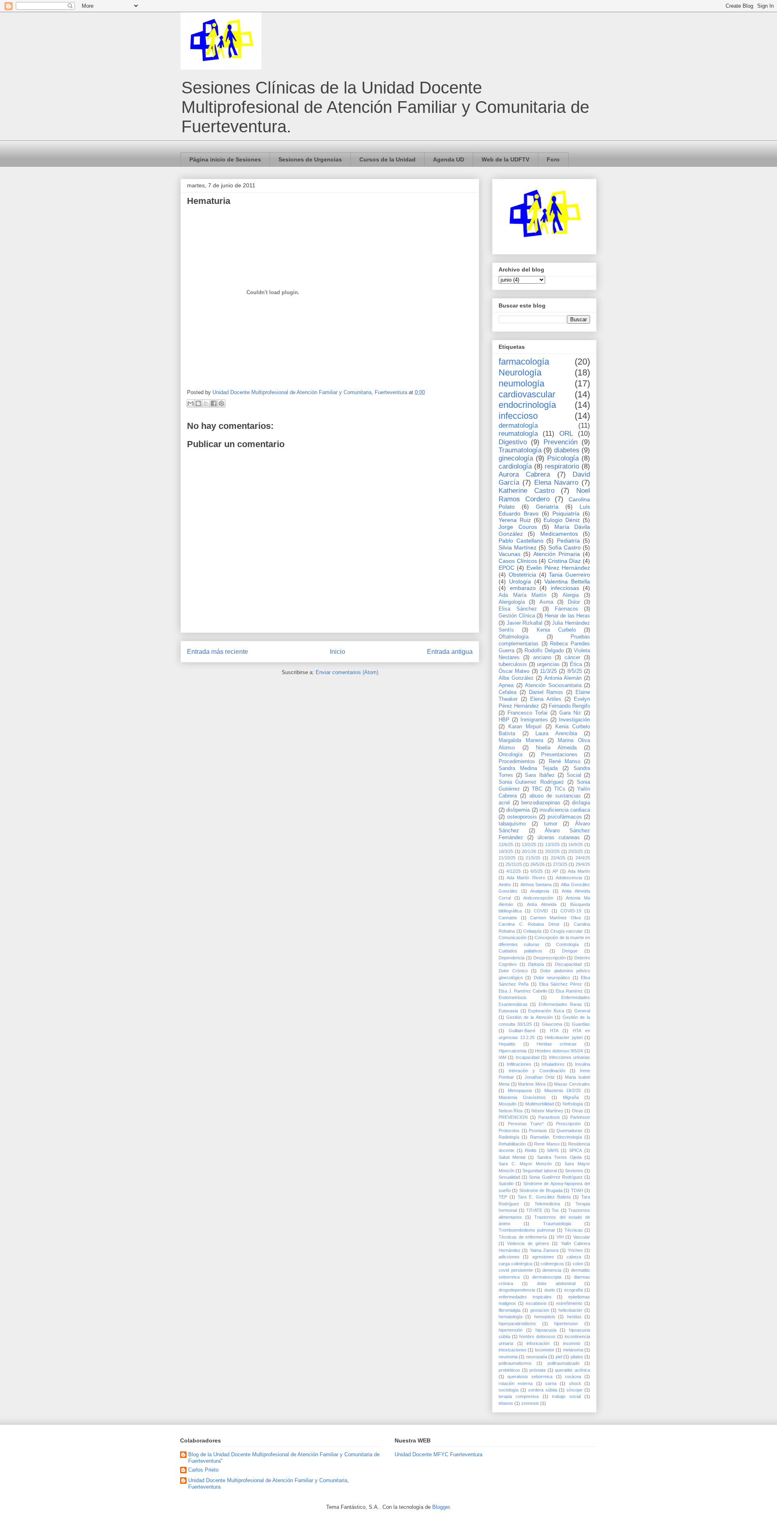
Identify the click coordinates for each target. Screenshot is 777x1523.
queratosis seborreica (529, 1376)
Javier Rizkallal (525, 623)
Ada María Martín (522, 595)
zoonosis (530, 1403)
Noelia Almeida (556, 748)
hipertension (566, 1323)
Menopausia (520, 1090)
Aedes (505, 884)
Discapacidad (568, 964)
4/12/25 (513, 871)
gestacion (539, 1310)
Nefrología (573, 1103)
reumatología (518, 433)
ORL (566, 433)
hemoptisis (544, 1316)
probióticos (509, 1370)
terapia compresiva (519, 1396)
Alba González (516, 678)
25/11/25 (513, 864)
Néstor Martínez (547, 1110)
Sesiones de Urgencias (310, 159)
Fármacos (566, 609)
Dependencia (511, 957)
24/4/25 (582, 857)
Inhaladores (553, 1064)
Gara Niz (570, 713)
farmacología (524, 361)
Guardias (581, 1024)
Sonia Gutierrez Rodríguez (531, 782)
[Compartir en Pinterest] (221, 403)
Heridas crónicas (557, 1043)
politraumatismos (515, 1363)
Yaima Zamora (544, 1250)
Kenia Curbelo (556, 630)
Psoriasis (538, 1130)
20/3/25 (575, 851)
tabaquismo (512, 824)
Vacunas (509, 554)
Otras (577, 1110)
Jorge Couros (518, 527)
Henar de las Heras (567, 616)
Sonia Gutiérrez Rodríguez (555, 1177)
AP (555, 871)
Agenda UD (448, 159)
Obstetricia (522, 574)
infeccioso (518, 416)
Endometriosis (512, 997)
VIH (560, 1237)
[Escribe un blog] (198, 403)
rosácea (573, 1376)
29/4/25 (582, 864)
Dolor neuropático (552, 977)
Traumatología (520, 450)
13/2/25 (529, 844)
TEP (503, 1196)
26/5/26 (537, 864)
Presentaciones (559, 754)
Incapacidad (527, 1057)
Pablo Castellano (521, 540)
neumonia (508, 1356)
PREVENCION (513, 1117)
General (582, 1010)
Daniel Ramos (546, 692)
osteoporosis (522, 817)
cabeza (574, 1256)
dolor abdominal (556, 1283)
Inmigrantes (534, 720)
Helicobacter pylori (563, 1037)
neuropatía (536, 1356)
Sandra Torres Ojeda (559, 1157)
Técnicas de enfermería (523, 1237)
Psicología (563, 458)
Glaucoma (552, 1024)
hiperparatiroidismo (517, 1323)
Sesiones (574, 1170)
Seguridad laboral (539, 1170)
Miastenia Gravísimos (522, 1097)
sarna (550, 1383)
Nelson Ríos (511, 1110)
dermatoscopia (546, 1277)
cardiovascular (527, 394)
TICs (559, 789)
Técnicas (574, 1230)
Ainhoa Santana (536, 884)
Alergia (571, 595)
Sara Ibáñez (539, 775)
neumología (521, 383)
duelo (549, 1290)
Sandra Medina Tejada (528, 768)
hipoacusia (545, 1330)
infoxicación (538, 1343)
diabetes (567, 450)
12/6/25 (506, 844)
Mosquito (507, 1103)
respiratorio (562, 466)
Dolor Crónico (513, 970)
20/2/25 (552, 851)
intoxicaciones (512, 1349)
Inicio (337, 651)
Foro (553, 159)
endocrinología (527, 405)
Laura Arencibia (556, 733)
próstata (537, 1370)
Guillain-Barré (522, 1030)
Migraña (571, 1097)
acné (504, 803)
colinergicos (552, 1263)
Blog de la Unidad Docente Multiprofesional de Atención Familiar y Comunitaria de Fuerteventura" (284, 1457)
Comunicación (512, 937)
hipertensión (510, 1330)
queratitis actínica (572, 1370)
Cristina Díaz (564, 561)
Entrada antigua (450, 651)
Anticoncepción (538, 897)
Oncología (510, 754)
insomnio (571, 1343)
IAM (502, 1057)
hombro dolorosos (537, 1336)
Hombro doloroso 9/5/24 (559, 1050)
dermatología (518, 425)
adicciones (509, 1256)
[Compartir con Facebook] (214, 403)
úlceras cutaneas (558, 837)
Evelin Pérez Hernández (558, 567)
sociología (508, 1389)
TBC (537, 789)
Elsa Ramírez (569, 990)
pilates (577, 1356)
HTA (554, 1030)
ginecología (516, 458)
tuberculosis (513, 664)
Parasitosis (549, 1117)
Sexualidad (509, 1177)
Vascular (581, 1237)
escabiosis (536, 1303)
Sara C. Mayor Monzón (525, 1163)
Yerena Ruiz (515, 520)
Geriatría (547, 506)
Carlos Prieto (203, 1470)
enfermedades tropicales (525, 1296)
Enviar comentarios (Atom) (347, 672)
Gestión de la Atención (529, 1017)
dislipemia (518, 810)
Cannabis (508, 917)
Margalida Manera (521, 740)
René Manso (564, 761)
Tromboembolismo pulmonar (527, 1230)
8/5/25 (574, 671)
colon (578, 1263)
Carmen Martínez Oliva (555, 917)
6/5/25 (537, 871)
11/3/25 (548, 671)
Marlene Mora (532, 1084)
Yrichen (575, 1250)
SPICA (575, 1150)
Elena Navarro (556, 482)
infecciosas (565, 588)
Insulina (582, 1064)
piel (559, 1356)
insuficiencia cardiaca (564, 810)
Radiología (509, 1137)
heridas (574, 1316)
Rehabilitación (512, 1143)
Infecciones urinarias (569, 1057)
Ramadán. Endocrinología (556, 1137)
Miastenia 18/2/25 (562, 1090)
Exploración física (546, 1010)
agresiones (543, 1256)
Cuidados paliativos (520, 950)
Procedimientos (517, 761)
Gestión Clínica (517, 616)
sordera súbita (542, 1389)
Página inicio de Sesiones (225, 159)
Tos (555, 1210)
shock (575, 1383)
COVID (541, 910)
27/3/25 (560, 864)
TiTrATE (534, 1210)
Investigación (574, 720)
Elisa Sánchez (518, 609)
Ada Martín (579, 871)
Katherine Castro (526, 490)
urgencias (548, 664)
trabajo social (566, 1396)
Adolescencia (569, 877)
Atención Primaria (556, 554)
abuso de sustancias (555, 796)
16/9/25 (575, 844)
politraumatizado (564, 1363)
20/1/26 (529, 851)
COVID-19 (570, 910)
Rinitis (531, 1150)
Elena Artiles (545, 699)
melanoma (573, 1349)
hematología (510, 1316)
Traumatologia (557, 1223)
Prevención (560, 442)
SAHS (552, 1150)
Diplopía (536, 964)
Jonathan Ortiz (539, 1077)
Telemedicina (547, 1203)
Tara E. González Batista (544, 1196)
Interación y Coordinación (537, 1070)
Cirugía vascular (566, 931)
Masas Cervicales (572, 1084)
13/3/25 (552, 844)
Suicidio (506, 1183)
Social (574, 775)
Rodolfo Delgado (543, 650)
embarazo (523, 588)
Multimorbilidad (539, 1103)
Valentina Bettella (567, 581)
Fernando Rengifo (569, 706)
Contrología (567, 944)
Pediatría (568, 540)
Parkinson (580, 1117)
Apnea (506, 685)
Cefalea (507, 692)
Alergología (512, 602)
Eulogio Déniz (561, 520)
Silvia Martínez (518, 547)
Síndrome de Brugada (541, 1190)
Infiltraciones (519, 1064)
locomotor (544, 1349)
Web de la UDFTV (505, 159)
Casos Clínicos (518, 561)
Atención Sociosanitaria (553, 685)
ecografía (573, 1290)
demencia (551, 1270)
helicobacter (570, 1310)
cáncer (572, 657)
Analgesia (539, 891)
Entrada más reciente (217, 651)
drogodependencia (517, 1290)
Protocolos (509, 1130)
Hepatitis (507, 1043)
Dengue (569, 950)
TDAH (577, 1190)
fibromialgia (509, 1310)
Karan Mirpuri (524, 727)
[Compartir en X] (206, 403)
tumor (550, 824)
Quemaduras (569, 1130)
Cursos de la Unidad (387, 159)
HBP (504, 720)
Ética (576, 664)
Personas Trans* (526, 1123)
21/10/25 (507, 857)
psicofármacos (565, 817)
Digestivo (513, 442)
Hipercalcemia (512, 1050)
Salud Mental (512, 1157)
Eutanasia (508, 1010)
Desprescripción (549, 957)
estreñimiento (569, 1303)
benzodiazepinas (540, 803)
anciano (542, 657)
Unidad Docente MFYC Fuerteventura (438, 1454)
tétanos (506, 1403)
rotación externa (516, 1383)
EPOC (506, 567)
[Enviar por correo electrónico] (191, 403)
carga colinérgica (515, 1263)
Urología (520, 581)
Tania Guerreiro (569, 574)
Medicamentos (559, 533)
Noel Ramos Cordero (544, 495)
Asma (546, 602)
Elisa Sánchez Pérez (560, 984)
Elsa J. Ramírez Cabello (523, 990)
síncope (574, 1389)
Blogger (441, 1507)
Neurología (520, 372)
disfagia (581, 803)
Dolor (574, 602)
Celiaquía (532, 931)
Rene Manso (547, 1143)
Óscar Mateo (514, 671)
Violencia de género (528, 1243)
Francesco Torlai (527, 713)
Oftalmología (514, 637)
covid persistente (516, 1270)
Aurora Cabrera (524, 474)
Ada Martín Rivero (526, 877)
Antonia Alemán (563, 678)
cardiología (515, 466)
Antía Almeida (541, 904)
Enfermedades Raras (560, 1004)
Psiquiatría (566, 513)
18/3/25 (506, 851)
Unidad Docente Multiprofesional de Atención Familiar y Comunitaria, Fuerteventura (268, 1483)
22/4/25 (558, 857)
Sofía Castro (564, 547)
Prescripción (568, 1123)
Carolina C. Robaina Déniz (529, 924)
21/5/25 (533, 857)
